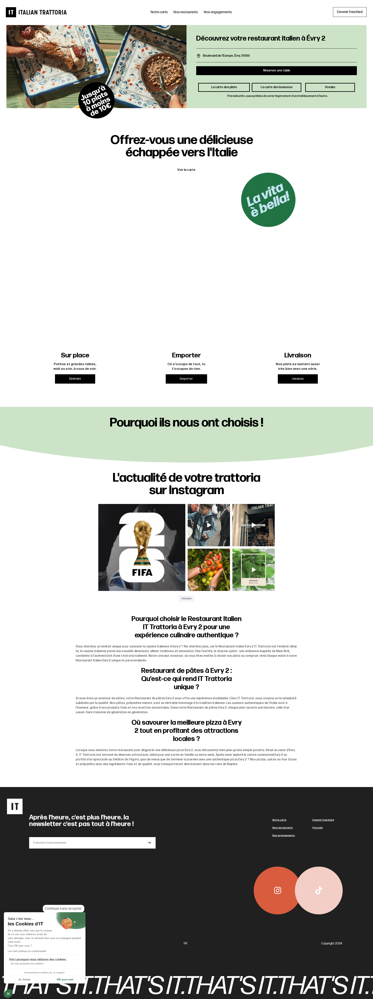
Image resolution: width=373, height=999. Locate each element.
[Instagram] (278, 890)
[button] (8, 993)
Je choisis (24, 979)
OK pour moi (65, 979)
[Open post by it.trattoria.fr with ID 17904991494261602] (141, 547)
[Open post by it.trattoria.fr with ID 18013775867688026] (209, 525)
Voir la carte (186, 170)
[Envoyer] (149, 843)
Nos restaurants (185, 12)
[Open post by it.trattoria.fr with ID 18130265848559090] (209, 570)
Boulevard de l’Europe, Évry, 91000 (226, 56)
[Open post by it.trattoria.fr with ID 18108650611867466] (253, 525)
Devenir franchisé (323, 820)
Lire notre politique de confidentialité (27, 951)
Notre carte (159, 12)
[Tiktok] (319, 890)
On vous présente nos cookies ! (27, 963)
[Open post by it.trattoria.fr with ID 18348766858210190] (253, 570)
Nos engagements (218, 12)
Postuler (317, 827)
